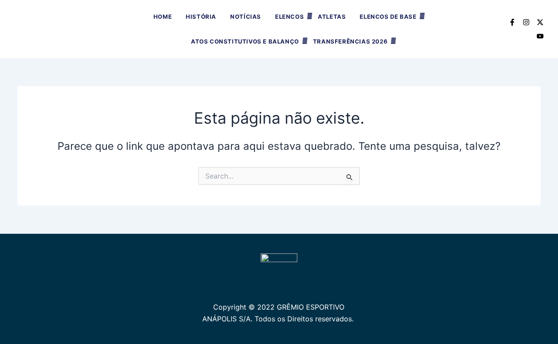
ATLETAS (332, 16)
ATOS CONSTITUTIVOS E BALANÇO (245, 41)
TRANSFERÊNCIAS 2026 (350, 41)
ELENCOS (289, 16)
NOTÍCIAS (245, 16)
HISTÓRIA (201, 16)
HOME (162, 16)
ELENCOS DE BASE (388, 16)
